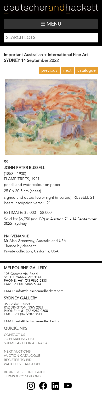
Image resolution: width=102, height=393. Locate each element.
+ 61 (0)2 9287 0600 (33, 311)
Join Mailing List (19, 339)
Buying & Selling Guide (25, 372)
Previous (49, 70)
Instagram (31, 386)
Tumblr (55, 386)
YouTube (68, 386)
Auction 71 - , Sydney (50, 221)
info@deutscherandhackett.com (39, 291)
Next (67, 70)
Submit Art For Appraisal (26, 343)
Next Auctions (17, 351)
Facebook (43, 386)
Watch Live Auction (22, 364)
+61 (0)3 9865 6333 (32, 281)
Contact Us (14, 335)
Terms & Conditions (22, 376)
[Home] (51, 9)
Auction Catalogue (22, 356)
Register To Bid (18, 360)
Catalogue (86, 70)
